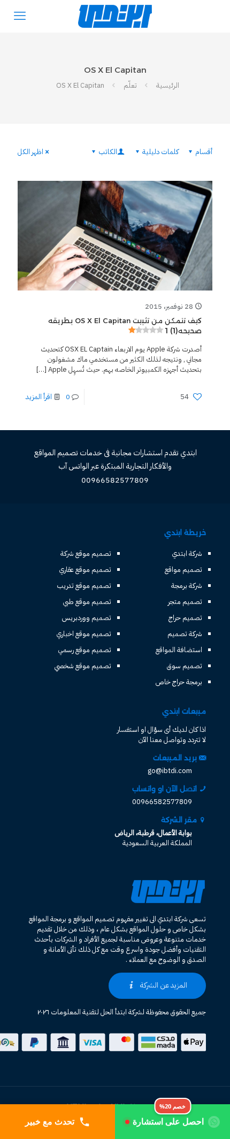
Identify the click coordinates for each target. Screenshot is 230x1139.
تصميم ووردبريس (86, 618)
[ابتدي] (115, 16)
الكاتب (107, 152)
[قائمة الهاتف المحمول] (20, 16)
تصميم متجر (185, 602)
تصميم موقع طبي (87, 602)
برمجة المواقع (47, 919)
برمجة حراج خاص (179, 682)
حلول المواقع (147, 929)
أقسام (203, 152)
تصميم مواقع (183, 569)
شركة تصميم (184, 634)
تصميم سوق (184, 666)
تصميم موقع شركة (85, 553)
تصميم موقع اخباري (84, 634)
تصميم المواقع (93, 919)
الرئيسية (167, 85)
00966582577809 (162, 802)
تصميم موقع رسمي (84, 650)
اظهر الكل (30, 152)
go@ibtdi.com (170, 771)
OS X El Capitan (80, 85)
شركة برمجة (186, 585)
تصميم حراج (185, 618)
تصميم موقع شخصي (83, 666)
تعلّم (130, 85)
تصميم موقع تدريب (84, 585)
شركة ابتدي (187, 553)
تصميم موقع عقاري (85, 569)
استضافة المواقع (179, 650)
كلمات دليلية (160, 152)
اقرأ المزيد (39, 397)
